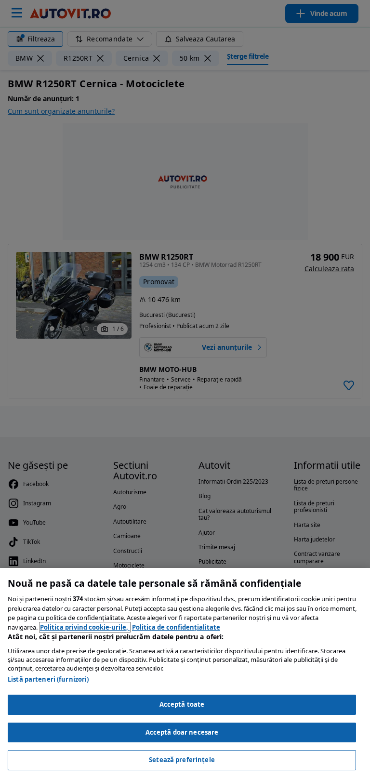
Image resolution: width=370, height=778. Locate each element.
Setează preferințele (182, 759)
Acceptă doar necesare (182, 732)
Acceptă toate (182, 704)
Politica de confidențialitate (176, 627)
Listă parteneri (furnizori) (48, 679)
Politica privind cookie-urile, (85, 627)
